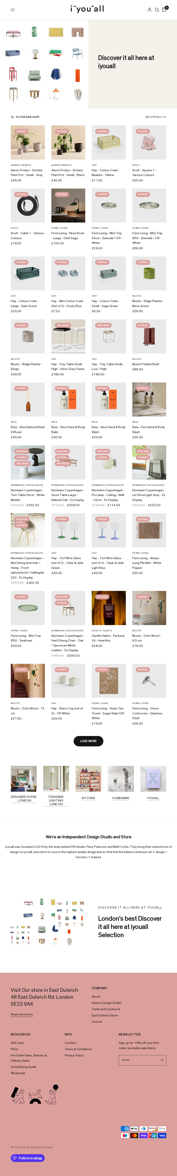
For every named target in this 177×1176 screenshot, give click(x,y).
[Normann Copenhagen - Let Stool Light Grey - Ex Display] (149, 462)
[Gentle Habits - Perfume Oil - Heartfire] (109, 608)
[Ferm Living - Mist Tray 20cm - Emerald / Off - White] (109, 206)
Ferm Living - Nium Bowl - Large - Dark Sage (67, 236)
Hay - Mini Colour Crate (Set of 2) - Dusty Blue (67, 303)
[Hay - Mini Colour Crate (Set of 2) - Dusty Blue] (68, 273)
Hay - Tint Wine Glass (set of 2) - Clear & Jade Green (67, 563)
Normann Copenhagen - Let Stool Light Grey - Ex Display (149, 495)
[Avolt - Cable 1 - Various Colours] (28, 206)
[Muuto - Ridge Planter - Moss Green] (149, 273)
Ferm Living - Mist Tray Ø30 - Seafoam (26, 638)
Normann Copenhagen (27, 485)
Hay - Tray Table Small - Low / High (108, 367)
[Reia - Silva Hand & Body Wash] (109, 399)
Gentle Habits (102, 630)
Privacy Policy (74, 1055)
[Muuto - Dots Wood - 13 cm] (28, 681)
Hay (94, 165)
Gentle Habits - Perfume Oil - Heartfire (108, 638)
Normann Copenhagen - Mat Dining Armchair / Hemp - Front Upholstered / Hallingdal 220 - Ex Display (27, 568)
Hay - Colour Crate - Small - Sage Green (106, 303)
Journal (97, 1021)
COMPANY (100, 988)
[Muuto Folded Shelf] (149, 336)
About (96, 996)
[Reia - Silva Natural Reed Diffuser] (28, 399)
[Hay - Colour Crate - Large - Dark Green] (28, 273)
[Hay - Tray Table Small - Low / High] (109, 336)
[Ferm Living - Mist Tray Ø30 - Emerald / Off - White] (149, 206)
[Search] (157, 10)
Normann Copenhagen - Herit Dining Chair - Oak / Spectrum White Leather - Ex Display (68, 643)
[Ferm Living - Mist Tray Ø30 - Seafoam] (28, 608)
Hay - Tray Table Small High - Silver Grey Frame (67, 367)
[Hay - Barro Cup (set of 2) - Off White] (68, 681)
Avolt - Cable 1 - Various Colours (27, 236)
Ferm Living (59, 228)
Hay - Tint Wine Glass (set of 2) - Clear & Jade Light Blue (108, 563)
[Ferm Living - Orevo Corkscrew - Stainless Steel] (149, 681)
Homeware (120, 798)
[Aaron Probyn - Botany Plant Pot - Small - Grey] (28, 142)
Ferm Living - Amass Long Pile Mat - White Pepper (146, 563)
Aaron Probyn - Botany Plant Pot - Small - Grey (27, 173)
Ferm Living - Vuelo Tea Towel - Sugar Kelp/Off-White (108, 713)
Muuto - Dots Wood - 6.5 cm (146, 638)
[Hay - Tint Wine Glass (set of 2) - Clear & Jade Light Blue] (109, 530)
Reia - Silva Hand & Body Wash (109, 430)
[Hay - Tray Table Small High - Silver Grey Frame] (68, 336)
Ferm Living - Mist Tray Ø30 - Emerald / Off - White (147, 238)
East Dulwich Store (105, 1015)
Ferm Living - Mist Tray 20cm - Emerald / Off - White (107, 238)
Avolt (136, 165)
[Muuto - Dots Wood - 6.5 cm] (149, 608)
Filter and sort (28, 117)
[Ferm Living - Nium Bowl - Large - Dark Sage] (68, 206)
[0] (163, 10)
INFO (68, 1034)
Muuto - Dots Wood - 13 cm (27, 711)
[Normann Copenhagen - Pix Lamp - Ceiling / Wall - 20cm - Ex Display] (109, 462)
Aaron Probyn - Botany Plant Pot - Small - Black (67, 173)
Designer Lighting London (56, 800)
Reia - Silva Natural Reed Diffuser (27, 430)
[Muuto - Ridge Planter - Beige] (28, 336)
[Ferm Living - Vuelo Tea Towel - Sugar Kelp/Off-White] (109, 681)
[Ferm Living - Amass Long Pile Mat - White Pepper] (149, 530)
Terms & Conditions (78, 1049)
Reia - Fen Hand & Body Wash (148, 430)
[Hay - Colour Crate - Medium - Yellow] (109, 142)
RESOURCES (21, 1034)
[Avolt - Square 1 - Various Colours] (149, 142)
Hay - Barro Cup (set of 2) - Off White (67, 711)
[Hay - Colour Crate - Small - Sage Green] (109, 273)
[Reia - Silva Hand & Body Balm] (68, 399)
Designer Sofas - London (23, 798)
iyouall (153, 798)
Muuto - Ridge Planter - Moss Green (148, 303)
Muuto (137, 296)
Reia (14, 422)
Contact (70, 1043)
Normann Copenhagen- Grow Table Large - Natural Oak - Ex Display (67, 495)
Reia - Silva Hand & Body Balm (68, 430)
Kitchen (88, 798)
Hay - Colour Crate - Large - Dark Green (25, 303)
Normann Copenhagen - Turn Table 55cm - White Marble (28, 495)
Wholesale (18, 1073)
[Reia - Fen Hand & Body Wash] (149, 399)
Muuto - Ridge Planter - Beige (27, 367)
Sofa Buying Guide (23, 1067)
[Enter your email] (162, 1060)
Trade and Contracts (106, 1009)
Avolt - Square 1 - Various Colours (144, 173)
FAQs (14, 1049)
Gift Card (17, 1043)
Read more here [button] (22, 1014)
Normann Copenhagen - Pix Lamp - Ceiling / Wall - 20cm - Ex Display (108, 495)
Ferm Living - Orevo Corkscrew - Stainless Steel (147, 713)
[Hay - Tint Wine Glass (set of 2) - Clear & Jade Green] (68, 530)
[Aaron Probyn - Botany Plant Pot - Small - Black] (68, 142)
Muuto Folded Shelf (145, 364)
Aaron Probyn (21, 165)
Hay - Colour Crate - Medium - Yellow (106, 173)
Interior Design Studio (107, 1003)
